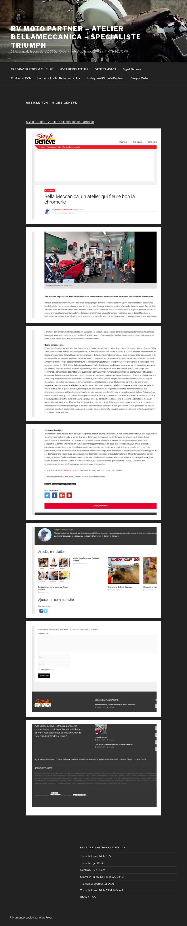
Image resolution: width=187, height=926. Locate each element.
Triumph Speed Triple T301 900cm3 (101, 890)
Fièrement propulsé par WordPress (31, 917)
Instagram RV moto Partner (105, 78)
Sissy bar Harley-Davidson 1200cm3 (102, 876)
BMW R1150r (88, 897)
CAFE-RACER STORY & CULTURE (32, 69)
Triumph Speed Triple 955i (95, 856)
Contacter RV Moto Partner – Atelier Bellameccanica (45, 78)
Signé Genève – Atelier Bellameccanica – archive (60, 122)
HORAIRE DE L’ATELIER (74, 69)
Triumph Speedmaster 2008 (97, 883)
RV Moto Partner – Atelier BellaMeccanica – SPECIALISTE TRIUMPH (76, 37)
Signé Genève (132, 69)
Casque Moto (139, 78)
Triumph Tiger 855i (91, 863)
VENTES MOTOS (105, 69)
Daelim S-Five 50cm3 (93, 869)
